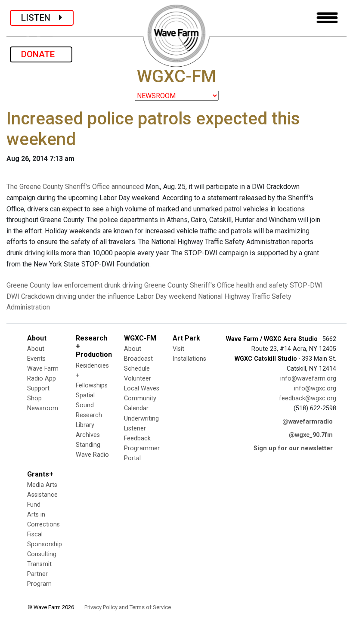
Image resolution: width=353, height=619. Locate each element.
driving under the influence (95, 296)
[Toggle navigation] (327, 17)
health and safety (262, 285)
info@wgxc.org (315, 388)
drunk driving (123, 285)
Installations (189, 358)
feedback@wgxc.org (307, 398)
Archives (88, 435)
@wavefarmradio (307, 421)
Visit (178, 349)
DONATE (41, 54)
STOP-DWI (306, 285)
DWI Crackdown (30, 296)
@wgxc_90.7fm (311, 435)
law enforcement (77, 285)
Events (36, 358)
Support (38, 388)
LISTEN (40, 17)
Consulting (41, 554)
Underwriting (141, 418)
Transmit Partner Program (39, 574)
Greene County (28, 285)
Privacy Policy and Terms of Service (127, 607)
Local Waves (141, 388)
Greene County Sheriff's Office (189, 285)
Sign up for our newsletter (293, 448)
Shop (34, 398)
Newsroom (42, 408)
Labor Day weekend (166, 296)
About (35, 349)
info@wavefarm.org (308, 378)
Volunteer (137, 378)
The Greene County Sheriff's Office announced (75, 187)
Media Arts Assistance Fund (42, 494)
